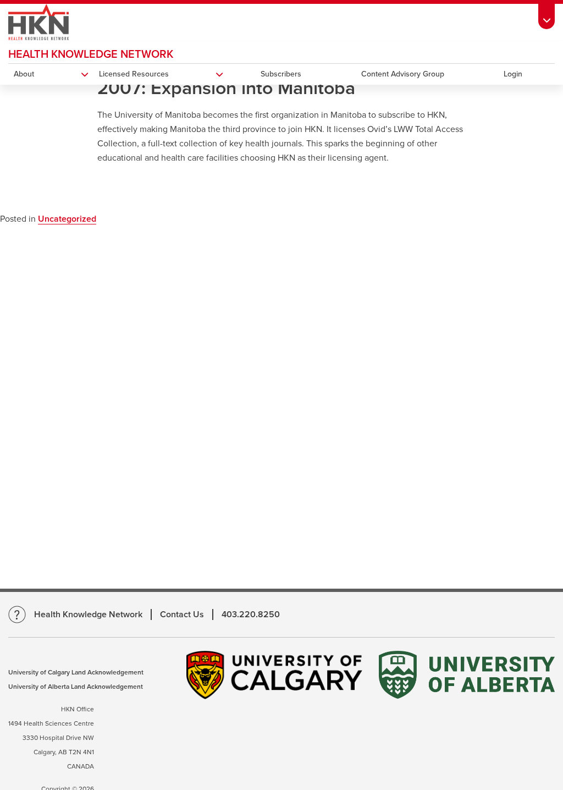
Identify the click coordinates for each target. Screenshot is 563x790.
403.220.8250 (251, 614)
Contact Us (182, 614)
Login (513, 74)
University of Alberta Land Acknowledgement (75, 686)
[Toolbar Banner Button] (546, 14)
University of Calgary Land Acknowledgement (75, 672)
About (24, 74)
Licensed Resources (134, 74)
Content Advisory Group (402, 74)
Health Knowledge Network (90, 54)
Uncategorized (67, 218)
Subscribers (281, 74)
